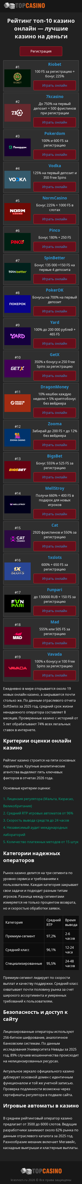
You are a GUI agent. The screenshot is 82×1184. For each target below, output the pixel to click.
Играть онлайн (54, 85)
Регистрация (41, 51)
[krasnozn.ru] (24, 6)
